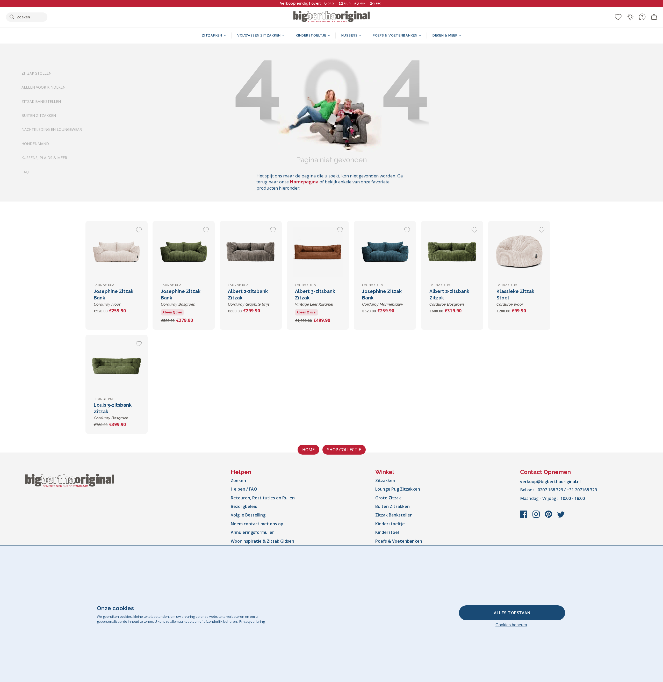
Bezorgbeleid (244, 506)
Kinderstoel (387, 532)
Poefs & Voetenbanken (398, 541)
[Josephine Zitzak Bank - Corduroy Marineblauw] (385, 252)
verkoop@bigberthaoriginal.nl (550, 481)
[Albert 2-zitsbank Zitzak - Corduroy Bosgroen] (452, 252)
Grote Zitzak (388, 498)
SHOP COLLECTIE (344, 450)
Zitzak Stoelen (36, 73)
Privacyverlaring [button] (252, 621)
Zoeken (238, 480)
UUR (347, 3)
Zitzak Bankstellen (41, 101)
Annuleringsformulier (252, 532)
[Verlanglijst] (618, 17)
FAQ (25, 171)
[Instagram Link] (536, 517)
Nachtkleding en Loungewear (51, 129)
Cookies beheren (511, 625)
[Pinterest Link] (549, 517)
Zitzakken (385, 480)
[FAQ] (642, 17)
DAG (331, 3)
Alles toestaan (512, 613)
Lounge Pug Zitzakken (397, 489)
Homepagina (304, 182)
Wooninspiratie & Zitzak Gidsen (262, 541)
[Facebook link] (524, 517)
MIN (363, 3)
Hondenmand (35, 143)
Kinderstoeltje (390, 524)
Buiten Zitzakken (38, 115)
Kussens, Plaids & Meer (44, 157)
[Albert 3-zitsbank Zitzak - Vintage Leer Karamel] (318, 252)
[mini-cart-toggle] (654, 17)
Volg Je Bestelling (248, 515)
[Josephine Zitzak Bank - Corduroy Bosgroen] (184, 252)
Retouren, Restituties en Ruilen (263, 498)
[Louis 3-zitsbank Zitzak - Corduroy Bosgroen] (117, 366)
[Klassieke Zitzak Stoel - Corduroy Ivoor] (519, 252)
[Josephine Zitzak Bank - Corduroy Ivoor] (117, 252)
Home (308, 450)
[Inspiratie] (630, 17)
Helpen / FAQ (244, 489)
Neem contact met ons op (257, 524)
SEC (378, 3)
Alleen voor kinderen (43, 87)
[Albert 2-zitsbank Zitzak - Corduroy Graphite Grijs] (251, 252)
